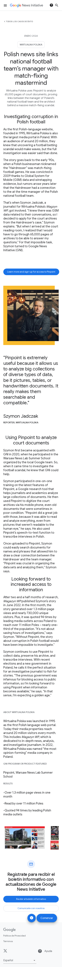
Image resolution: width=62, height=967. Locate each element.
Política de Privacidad (14, 935)
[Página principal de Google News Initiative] (26, 5)
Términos (8, 941)
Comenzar (47, 918)
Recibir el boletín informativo (31, 898)
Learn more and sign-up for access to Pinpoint (31, 271)
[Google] (9, 930)
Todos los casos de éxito (19, 21)
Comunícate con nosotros (31, 908)
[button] (19, 960)
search (57, 5)
